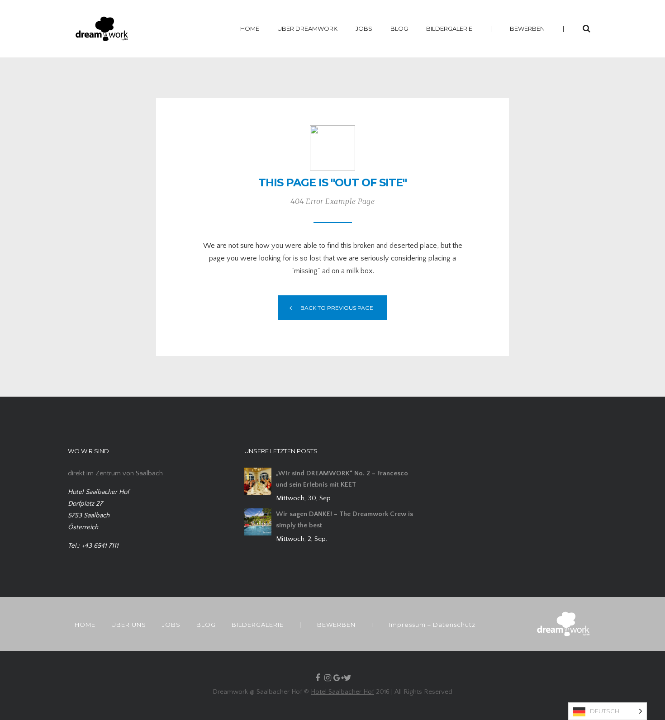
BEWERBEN (527, 28)
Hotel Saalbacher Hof (342, 692)
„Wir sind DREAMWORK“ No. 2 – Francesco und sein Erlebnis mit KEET (342, 478)
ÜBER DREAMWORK (307, 28)
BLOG (399, 28)
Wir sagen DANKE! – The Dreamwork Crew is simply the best (344, 519)
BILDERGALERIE (449, 28)
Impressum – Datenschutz (432, 624)
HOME (249, 28)
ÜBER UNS (128, 624)
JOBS (364, 28)
